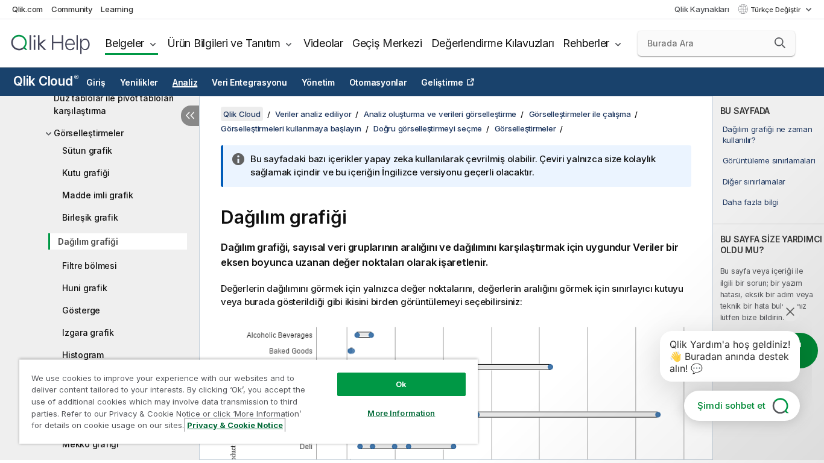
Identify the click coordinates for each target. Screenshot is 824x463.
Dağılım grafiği (88, 241)
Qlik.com (27, 9)
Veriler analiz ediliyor (313, 114)
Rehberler (586, 43)
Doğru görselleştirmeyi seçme (427, 128)
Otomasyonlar (378, 82)
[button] (780, 43)
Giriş (96, 82)
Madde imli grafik (97, 195)
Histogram (83, 355)
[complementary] (768, 278)
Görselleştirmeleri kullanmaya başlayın (291, 128)
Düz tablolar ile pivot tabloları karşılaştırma (114, 104)
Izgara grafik (88, 332)
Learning (117, 9)
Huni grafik (84, 288)
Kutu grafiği (86, 173)
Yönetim (318, 82)
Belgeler (124, 43)
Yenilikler (139, 82)
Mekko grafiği (90, 444)
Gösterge (81, 310)
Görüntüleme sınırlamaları (769, 160)
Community (72, 9)
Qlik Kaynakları (701, 9)
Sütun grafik (87, 150)
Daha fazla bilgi (751, 202)
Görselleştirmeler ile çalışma (580, 114)
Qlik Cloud (45, 81)
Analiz (185, 82)
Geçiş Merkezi (387, 43)
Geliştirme (442, 82)
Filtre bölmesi (89, 265)
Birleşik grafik (90, 217)
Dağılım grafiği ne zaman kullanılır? (768, 134)
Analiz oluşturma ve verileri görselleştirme (440, 114)
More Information (401, 413)
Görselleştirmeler (89, 133)
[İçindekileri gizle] (190, 116)
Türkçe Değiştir (776, 9)
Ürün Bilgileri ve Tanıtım (223, 43)
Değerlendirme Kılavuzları (492, 43)
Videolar (323, 43)
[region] (248, 401)
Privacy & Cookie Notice (235, 425)
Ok (401, 384)
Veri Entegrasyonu (249, 82)
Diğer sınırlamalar (754, 181)
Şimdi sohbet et (731, 405)
